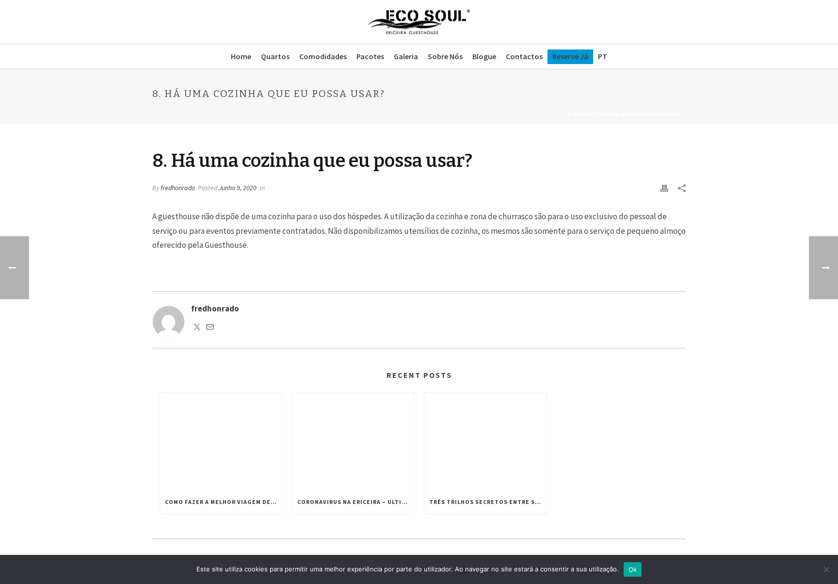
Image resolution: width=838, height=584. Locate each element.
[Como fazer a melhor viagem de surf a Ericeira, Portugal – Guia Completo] (221, 441)
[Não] (826, 569)
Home (241, 56)
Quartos (275, 56)
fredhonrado (178, 187)
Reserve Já (570, 56)
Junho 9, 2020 (238, 187)
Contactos (524, 56)
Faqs (554, 114)
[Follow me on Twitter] (197, 328)
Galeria (406, 56)
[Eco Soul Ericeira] (419, 22)
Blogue (484, 56)
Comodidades (323, 56)
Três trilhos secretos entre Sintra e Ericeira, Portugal (487, 501)
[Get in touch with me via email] (210, 328)
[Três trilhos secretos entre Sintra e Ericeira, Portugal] (485, 441)
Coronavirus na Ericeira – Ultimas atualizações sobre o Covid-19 (355, 501)
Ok (632, 569)
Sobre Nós (445, 56)
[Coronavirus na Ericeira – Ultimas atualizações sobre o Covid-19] (353, 441)
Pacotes (370, 56)
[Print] (664, 187)
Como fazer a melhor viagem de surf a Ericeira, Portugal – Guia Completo (223, 501)
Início (532, 114)
